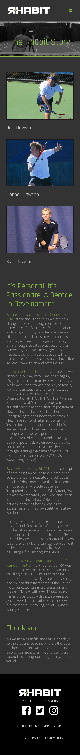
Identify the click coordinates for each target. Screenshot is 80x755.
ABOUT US (29, 701)
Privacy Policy (54, 738)
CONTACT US (49, 701)
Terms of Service (28, 738)
